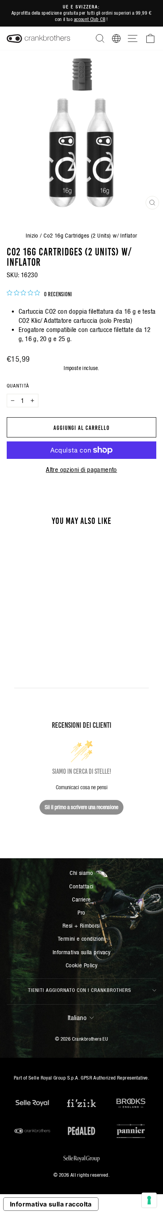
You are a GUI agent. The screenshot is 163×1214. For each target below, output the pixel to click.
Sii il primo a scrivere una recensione (81, 807)
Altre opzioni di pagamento (81, 470)
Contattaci (81, 886)
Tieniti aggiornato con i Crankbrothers (79, 990)
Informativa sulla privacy (81, 952)
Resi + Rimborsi (81, 925)
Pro (81, 912)
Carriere (81, 899)
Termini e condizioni (81, 938)
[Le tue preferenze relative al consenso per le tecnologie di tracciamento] (149, 1200)
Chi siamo (81, 872)
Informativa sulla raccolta (51, 1204)
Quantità (18, 386)
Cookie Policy (81, 965)
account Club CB (89, 19)
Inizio (32, 235)
